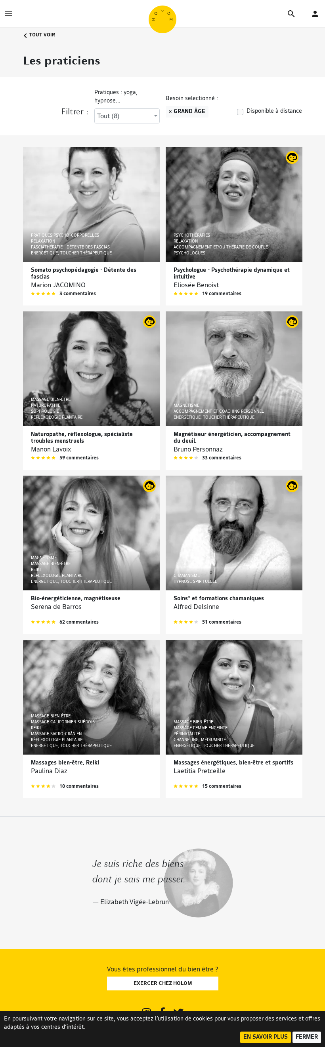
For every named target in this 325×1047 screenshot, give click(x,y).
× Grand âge (187, 112)
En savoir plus (265, 1037)
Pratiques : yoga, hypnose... (116, 97)
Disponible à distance (274, 111)
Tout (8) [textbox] (108, 117)
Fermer (307, 1037)
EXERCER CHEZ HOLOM (163, 983)
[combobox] (127, 115)
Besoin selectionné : (192, 99)
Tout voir (41, 35)
